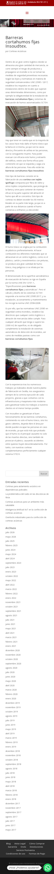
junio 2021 (10, 624)
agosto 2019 (11, 716)
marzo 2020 (11, 689)
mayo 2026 (10, 536)
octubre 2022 (11, 576)
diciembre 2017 (12, 803)
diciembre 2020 (12, 650)
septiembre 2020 (13, 663)
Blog (8, 843)
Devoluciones (36, 846)
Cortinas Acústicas (17, 51)
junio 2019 (10, 724)
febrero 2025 (11, 545)
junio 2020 (10, 676)
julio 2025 (10, 541)
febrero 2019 (11, 742)
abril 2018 (10, 786)
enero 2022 (10, 598)
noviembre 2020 (13, 654)
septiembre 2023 (13, 563)
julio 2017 (10, 821)
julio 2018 (10, 773)
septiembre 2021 (13, 611)
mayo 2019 (10, 729)
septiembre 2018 (13, 764)
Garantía (12, 846)
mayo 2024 (10, 554)
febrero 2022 (11, 593)
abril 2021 (10, 633)
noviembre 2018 (13, 755)
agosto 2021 (11, 615)
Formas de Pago (37, 853)
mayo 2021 (10, 628)
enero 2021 (10, 646)
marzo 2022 (11, 589)
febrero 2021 (11, 641)
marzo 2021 (11, 637)
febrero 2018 (11, 794)
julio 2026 (10, 532)
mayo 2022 (10, 580)
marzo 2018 (11, 790)
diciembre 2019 (12, 703)
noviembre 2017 (13, 808)
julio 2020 (10, 672)
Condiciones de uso (15, 853)
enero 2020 (10, 698)
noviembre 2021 (13, 602)
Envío (23, 846)
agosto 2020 (11, 667)
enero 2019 (10, 746)
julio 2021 (10, 619)
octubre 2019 (11, 711)
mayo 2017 (10, 829)
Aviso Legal (19, 843)
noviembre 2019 (13, 707)
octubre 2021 (11, 606)
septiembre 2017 (13, 812)
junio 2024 (10, 549)
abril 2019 (10, 733)
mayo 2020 (10, 681)
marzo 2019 (11, 738)
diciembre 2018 (12, 751)
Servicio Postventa (25, 850)
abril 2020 (10, 685)
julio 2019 (10, 720)
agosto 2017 (11, 816)
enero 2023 (10, 571)
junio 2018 (10, 777)
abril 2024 (10, 558)
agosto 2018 (11, 768)
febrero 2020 (11, 694)
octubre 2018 (11, 759)
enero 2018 (10, 799)
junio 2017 (10, 825)
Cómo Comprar (37, 843)
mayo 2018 (10, 781)
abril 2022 (10, 584)
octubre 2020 (11, 659)
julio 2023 (10, 567)
